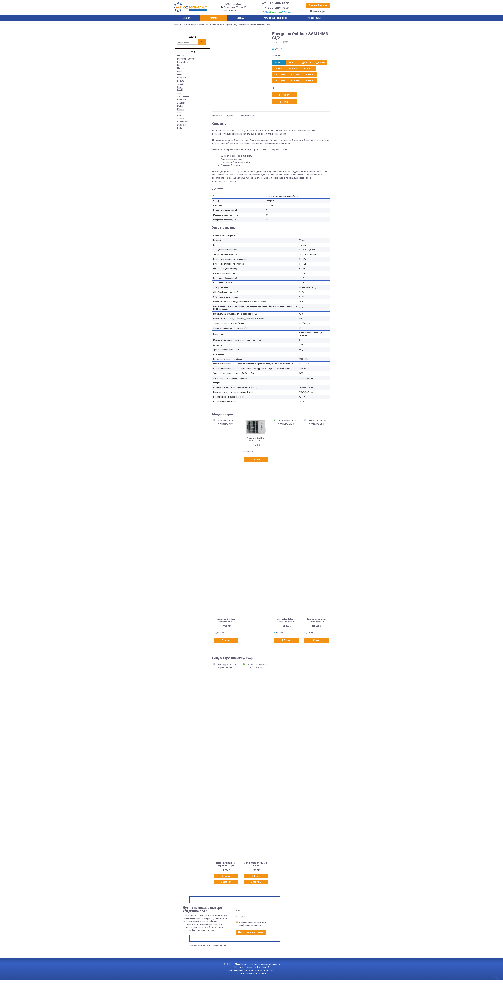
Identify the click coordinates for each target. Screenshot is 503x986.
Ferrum (180, 81)
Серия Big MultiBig (227, 24)
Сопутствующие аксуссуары (233, 658)
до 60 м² (306, 63)
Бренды (240, 18)
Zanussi (181, 103)
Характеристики (247, 115)
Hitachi (180, 68)
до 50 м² (293, 63)
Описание (217, 115)
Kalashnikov (182, 122)
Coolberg (181, 125)
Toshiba (180, 84)
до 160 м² (294, 80)
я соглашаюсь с (252, 924)
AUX (179, 115)
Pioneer (180, 109)
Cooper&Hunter (184, 96)
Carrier (180, 87)
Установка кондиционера (276, 18)
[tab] (217, 114)
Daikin (180, 106)
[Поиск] (202, 42)
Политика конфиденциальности (251, 974)
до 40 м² (279, 63)
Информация (314, 18)
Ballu (179, 128)
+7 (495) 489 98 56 (276, 3)
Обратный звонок (318, 5)
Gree (179, 93)
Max (267, 12)
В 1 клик (284, 102)
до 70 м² (320, 63)
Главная (186, 18)
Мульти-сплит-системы (194, 24)
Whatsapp (276, 12)
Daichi (180, 90)
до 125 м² (280, 74)
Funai (179, 71)
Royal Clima (182, 62)
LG (178, 65)
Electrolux (181, 99)
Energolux (211, 24)
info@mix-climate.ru (232, 4)
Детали (230, 115)
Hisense (181, 55)
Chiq (179, 112)
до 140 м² (309, 74)
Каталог (213, 18)
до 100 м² (293, 68)
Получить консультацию (250, 932)
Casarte (180, 118)
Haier (179, 74)
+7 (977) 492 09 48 (276, 8)
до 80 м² (279, 68)
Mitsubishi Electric (185, 59)
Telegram (288, 12)
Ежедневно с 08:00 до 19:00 (236, 7)
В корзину (284, 95)
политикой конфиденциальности (252, 924)
